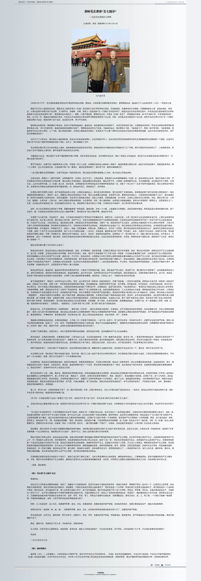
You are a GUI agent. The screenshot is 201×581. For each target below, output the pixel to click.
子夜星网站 (100, 573)
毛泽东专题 (31, 2)
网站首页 (22, 2)
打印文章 (168, 565)
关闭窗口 (157, 565)
